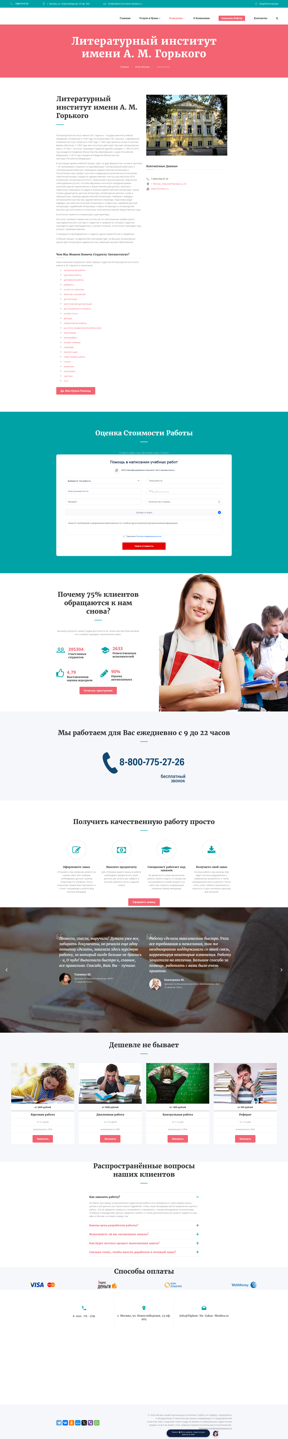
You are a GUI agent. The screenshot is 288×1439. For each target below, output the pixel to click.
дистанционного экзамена (77, 308)
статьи (67, 361)
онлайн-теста (71, 313)
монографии (70, 337)
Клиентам (175, 18)
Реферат (245, 1114)
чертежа (68, 376)
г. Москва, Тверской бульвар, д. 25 (168, 183)
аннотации (69, 371)
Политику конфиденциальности (148, 536)
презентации (71, 352)
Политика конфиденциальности (215, 1428)
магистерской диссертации (78, 303)
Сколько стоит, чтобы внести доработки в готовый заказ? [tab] (132, 1252)
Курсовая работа (43, 1114)
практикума (70, 332)
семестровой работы (74, 356)
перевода (69, 347)
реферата (69, 284)
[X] (84, 1422)
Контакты (260, 18)
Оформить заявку (144, 902)
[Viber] (90, 1422)
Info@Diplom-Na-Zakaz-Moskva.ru (125, 3)
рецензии (69, 366)
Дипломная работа (110, 1114)
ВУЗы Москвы (142, 66)
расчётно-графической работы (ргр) (82, 327)
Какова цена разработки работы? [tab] (113, 1225)
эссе (66, 380)
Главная (125, 18)
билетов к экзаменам (75, 294)
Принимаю (144, 536)
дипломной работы (74, 279)
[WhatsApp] (96, 1422)
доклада (68, 318)
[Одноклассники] (71, 1422)
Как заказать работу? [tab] (104, 1197)
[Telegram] (59, 1422)
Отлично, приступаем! (98, 690)
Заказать (43, 1138)
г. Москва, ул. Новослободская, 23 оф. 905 (68, 3)
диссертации (70, 299)
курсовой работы (72, 275)
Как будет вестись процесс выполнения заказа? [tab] (124, 1243)
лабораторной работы (75, 323)
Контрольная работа (178, 1114)
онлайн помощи (72, 342)
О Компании (201, 18)
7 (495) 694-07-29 (159, 178)
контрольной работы (75, 270)
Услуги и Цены (148, 18)
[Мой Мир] (78, 1422)
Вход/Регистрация (269, 3)
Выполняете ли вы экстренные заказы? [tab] (118, 1234)
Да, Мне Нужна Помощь (76, 390)
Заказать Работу (231, 18)
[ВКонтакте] (65, 1422)
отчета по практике (74, 289)
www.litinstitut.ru (160, 188)
